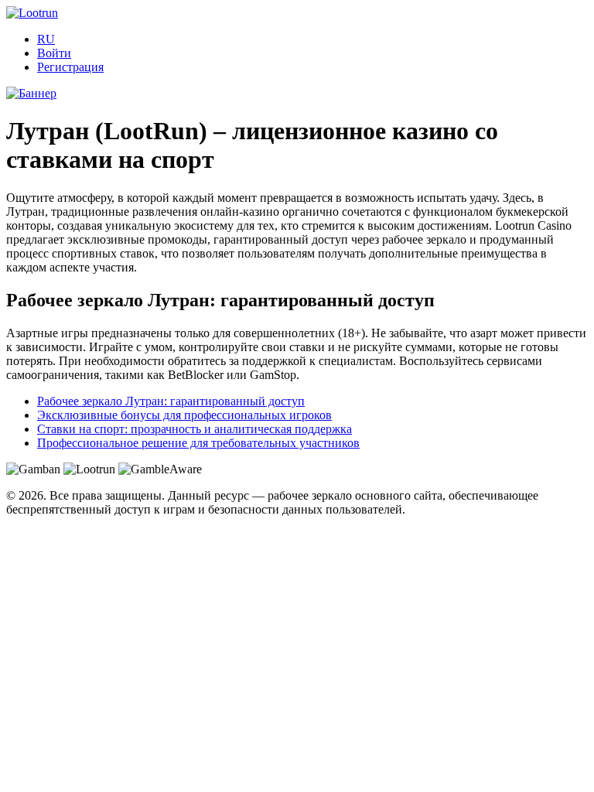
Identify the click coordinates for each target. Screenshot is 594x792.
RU (46, 39)
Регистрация (70, 66)
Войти (54, 53)
